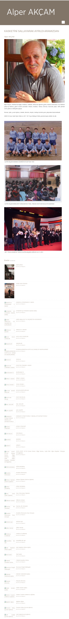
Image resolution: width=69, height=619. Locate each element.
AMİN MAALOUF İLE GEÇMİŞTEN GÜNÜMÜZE (29, 319)
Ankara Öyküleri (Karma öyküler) (25, 479)
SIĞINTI (18, 445)
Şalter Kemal (19, 527)
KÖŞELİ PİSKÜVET (21, 426)
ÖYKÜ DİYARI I (20, 384)
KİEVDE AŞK (19, 521)
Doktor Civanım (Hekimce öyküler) (25, 594)
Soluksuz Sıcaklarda (21, 533)
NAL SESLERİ (19, 404)
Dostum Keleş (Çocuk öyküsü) (24, 607)
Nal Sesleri (19, 554)
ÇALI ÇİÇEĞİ (19, 410)
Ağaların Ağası (20, 601)
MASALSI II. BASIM (21, 329)
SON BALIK (19, 433)
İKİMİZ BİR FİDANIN (21, 283)
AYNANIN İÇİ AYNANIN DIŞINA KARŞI (26, 311)
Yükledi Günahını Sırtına (22, 560)
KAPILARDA (19, 265)
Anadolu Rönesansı (21, 472)
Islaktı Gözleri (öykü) (21, 587)
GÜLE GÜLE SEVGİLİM (22, 336)
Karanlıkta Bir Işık (20, 540)
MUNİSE (18, 439)
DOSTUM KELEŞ (20, 397)
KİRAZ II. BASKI (20, 378)
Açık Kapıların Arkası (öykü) (23, 547)
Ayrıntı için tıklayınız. (20, 266)
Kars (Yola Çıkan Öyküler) (23, 493)
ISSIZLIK (18, 359)
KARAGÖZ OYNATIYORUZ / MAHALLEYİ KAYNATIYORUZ (31, 416)
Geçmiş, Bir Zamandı (22, 506)
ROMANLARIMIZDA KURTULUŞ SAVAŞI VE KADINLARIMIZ (32, 349)
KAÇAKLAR (19, 343)
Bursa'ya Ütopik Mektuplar (23, 567)
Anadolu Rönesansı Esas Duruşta (25, 513)
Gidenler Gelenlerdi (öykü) (23, 574)
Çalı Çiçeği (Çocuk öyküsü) (23, 614)
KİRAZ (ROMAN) (20, 486)
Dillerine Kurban (20, 500)
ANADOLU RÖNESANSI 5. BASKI (25, 302)
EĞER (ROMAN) (20, 466)
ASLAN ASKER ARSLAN (22, 390)
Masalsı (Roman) (20, 581)
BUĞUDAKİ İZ (20, 372)
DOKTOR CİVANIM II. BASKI (23, 365)
